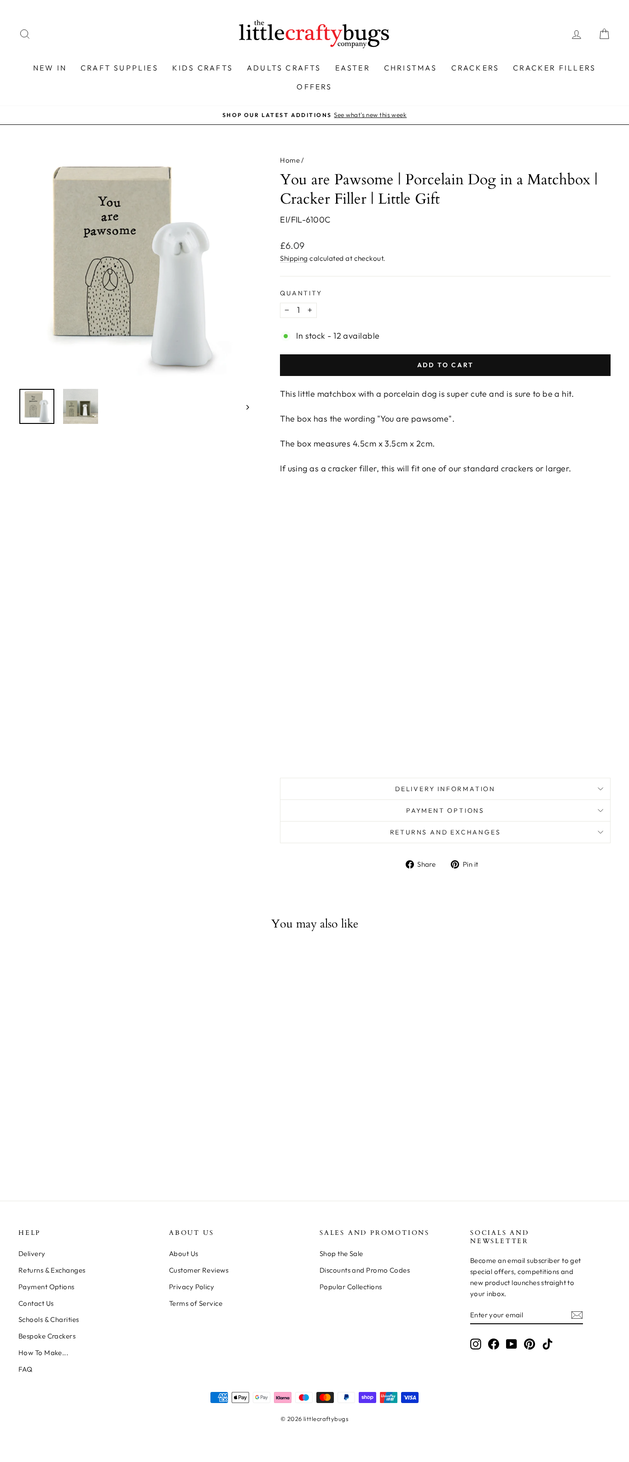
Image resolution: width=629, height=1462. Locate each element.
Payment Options (445, 810)
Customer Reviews (198, 1270)
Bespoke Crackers (47, 1336)
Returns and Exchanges (445, 832)
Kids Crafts (202, 67)
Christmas (410, 67)
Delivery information (445, 789)
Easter (352, 67)
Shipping (294, 258)
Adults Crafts (284, 67)
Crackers (475, 67)
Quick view (89, 1085)
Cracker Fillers (554, 67)
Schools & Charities (48, 1319)
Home (290, 160)
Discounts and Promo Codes (365, 1270)
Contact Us (36, 1303)
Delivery (32, 1253)
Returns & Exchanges (52, 1270)
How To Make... (43, 1352)
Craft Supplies (119, 67)
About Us (183, 1253)
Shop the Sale (341, 1253)
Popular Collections (351, 1286)
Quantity (301, 293)
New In (50, 67)
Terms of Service (195, 1303)
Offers (314, 86)
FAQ (25, 1369)
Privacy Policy (191, 1286)
